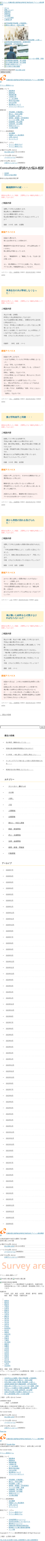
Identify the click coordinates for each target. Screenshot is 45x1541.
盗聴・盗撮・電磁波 (16, 847)
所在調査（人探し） (35, 40)
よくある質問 (9, 18)
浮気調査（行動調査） (20, 23)
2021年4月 (9, 1181)
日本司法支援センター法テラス (19, 1521)
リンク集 (12, 1529)
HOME (6, 173)
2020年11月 (10, 1211)
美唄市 (6, 1332)
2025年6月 (9, 943)
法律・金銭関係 (14, 841)
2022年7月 (9, 1089)
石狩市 (6, 1358)
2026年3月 (9, 894)
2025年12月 (10, 913)
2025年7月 (9, 937)
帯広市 (6, 1312)
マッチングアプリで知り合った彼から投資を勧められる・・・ (24, 762)
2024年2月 (9, 992)
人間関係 (11, 811)
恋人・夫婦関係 (14, 272)
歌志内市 (7, 1362)
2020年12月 (10, 1205)
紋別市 (6, 1350)
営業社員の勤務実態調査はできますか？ (19, 748)
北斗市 (6, 1360)
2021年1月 (9, 1199)
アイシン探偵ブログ (15, 144)
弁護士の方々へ (16, 64)
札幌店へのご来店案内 (16, 135)
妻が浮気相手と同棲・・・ (19, 417)
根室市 (6, 1305)
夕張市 (6, 1307)
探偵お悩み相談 (14, 100)
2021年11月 (10, 1138)
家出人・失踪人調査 (17, 25)
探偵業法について (15, 104)
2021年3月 (9, 1187)
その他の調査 (15, 66)
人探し (11, 798)
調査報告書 (12, 95)
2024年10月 (10, 973)
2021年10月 (10, 1144)
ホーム (6, 8)
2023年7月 (9, 1022)
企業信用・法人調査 (19, 62)
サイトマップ (13, 139)
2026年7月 (9, 870)
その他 (11, 792)
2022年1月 (9, 1126)
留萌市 (6, 1301)
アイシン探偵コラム (15, 146)
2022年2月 (9, 1120)
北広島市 (7, 1366)
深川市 (6, 1320)
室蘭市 (6, 1346)
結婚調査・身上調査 (19, 60)
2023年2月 (9, 1053)
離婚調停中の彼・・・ (17, 187)
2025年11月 (10, 919)
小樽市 (6, 1336)
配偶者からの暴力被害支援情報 (19, 1527)
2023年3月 (9, 1047)
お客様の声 (8, 20)
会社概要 (7, 16)
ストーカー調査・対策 (36, 58)
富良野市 (7, 1328)
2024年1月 (9, 998)
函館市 (6, 1344)
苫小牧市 (7, 1342)
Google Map (11, 1444)
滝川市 (6, 1322)
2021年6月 (9, 1169)
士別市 (6, 1348)
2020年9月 (9, 1224)
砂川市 (6, 1330)
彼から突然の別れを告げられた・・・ (20, 521)
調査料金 (7, 14)
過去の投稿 (5, 715)
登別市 (6, 1354)
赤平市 (6, 1324)
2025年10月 (10, 925)
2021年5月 (9, 1175)
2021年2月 (9, 1193)
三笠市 (6, 1364)
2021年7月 (9, 1163)
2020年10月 (10, 1217)
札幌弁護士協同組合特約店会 (19, 1525)
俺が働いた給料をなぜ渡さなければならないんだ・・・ (21, 616)
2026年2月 (9, 900)
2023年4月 (9, 1041)
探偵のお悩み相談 (10, 175)
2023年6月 (9, 1028)
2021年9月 (9, 1150)
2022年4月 (9, 1108)
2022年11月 (10, 1071)
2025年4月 (9, 949)
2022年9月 (9, 1083)
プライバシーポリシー (16, 106)
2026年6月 (9, 876)
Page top (3, 1431)
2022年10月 (10, 1077)
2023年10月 (10, 1010)
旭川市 (6, 1318)
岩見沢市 (7, 1334)
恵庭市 (6, 1338)
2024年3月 (9, 986)
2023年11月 (10, 1004)
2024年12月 (10, 961)
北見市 (6, 1314)
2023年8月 (9, 1016)
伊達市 (6, 1356)
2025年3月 (9, 955)
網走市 (6, 1316)
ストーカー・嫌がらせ (17, 786)
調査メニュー (9, 10)
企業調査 (11, 817)
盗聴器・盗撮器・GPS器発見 (19, 118)
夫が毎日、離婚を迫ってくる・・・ (18, 742)
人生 (10, 600)
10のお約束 (13, 102)
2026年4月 (9, 888)
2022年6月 (9, 1095)
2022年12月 (10, 1065)
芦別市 (6, 1326)
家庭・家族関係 (14, 829)
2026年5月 (9, 882)
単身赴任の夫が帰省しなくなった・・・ (21, 291)
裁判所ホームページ (15, 1523)
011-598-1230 (20, 70)
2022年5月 (9, 1102)
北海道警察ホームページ (17, 1519)
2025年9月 (9, 931)
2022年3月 (9, 1114)
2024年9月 (9, 980)
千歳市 (6, 1340)
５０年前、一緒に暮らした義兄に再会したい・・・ (23, 754)
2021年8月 (9, 1156)
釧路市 (6, 1310)
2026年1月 (9, 906)
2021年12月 (10, 1132)
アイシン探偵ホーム (7, 85)
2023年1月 (9, 1059)
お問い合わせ (13, 137)
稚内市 (6, 1303)
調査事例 (7, 12)
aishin (3, 275)
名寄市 (6, 1309)
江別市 (6, 1352)
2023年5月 (9, 1035)
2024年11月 (10, 967)
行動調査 (11, 853)
